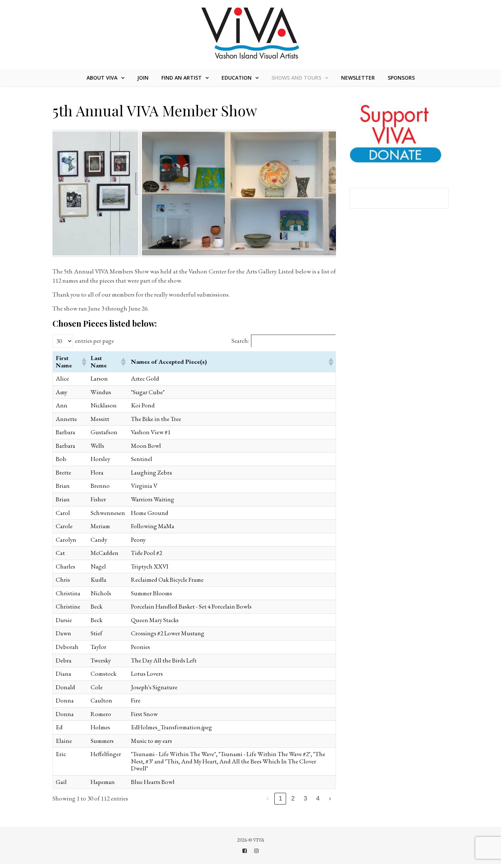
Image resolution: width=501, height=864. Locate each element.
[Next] (320, 193)
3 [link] (305, 798)
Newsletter (358, 77)
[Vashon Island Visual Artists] (250, 34)
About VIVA (102, 77)
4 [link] (317, 798)
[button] (83, 361)
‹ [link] (268, 798)
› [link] (330, 798)
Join (143, 77)
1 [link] (280, 798)
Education (237, 77)
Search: (240, 341)
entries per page (94, 341)
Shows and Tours (296, 77)
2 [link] (293, 798)
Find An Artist (181, 77)
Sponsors (401, 77)
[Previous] (68, 193)
